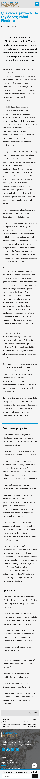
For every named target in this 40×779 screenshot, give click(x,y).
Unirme (35, 776)
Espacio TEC (33, 713)
